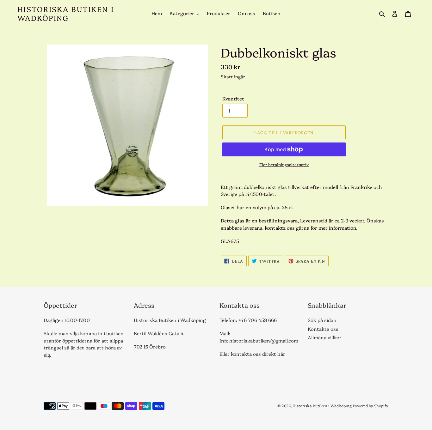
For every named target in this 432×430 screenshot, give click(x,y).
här (281, 353)
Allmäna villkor (325, 337)
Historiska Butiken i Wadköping (65, 13)
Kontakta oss (323, 328)
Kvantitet (233, 98)
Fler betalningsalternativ (284, 164)
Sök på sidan (322, 320)
